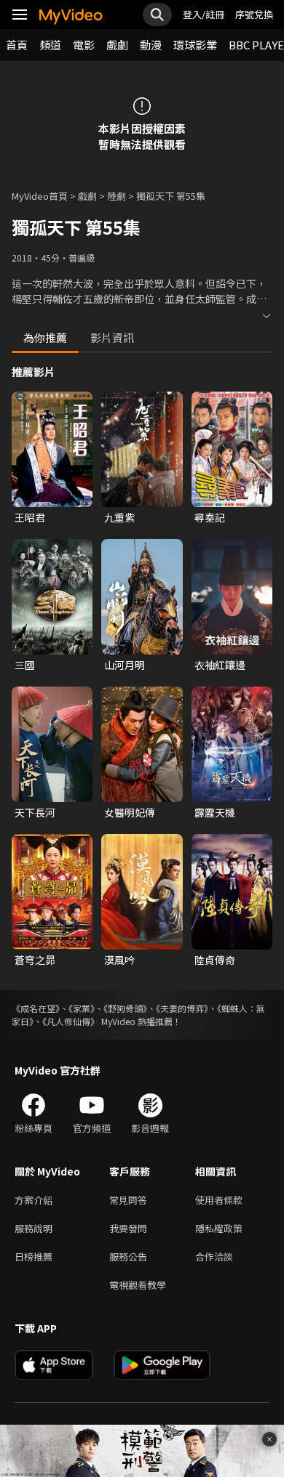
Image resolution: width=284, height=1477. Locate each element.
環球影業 (195, 44)
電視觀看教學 (137, 1285)
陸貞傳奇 (214, 959)
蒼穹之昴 (35, 959)
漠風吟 (119, 959)
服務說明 (33, 1228)
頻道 (50, 44)
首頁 (17, 44)
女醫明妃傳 (129, 812)
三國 (25, 664)
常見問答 (128, 1200)
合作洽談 (214, 1256)
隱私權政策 (218, 1228)
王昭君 (30, 517)
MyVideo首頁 (40, 196)
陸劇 (116, 196)
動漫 (151, 44)
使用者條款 (218, 1200)
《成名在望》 (36, 1008)
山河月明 (124, 664)
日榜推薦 (33, 1256)
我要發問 (128, 1228)
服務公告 (128, 1256)
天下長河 (35, 812)
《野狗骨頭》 (125, 1008)
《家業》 (81, 1008)
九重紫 (119, 517)
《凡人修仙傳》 (70, 1021)
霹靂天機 (214, 812)
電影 (84, 44)
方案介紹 (33, 1200)
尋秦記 (209, 517)
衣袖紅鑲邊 (219, 664)
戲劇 (117, 44)
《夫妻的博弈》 (182, 1008)
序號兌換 (254, 14)
